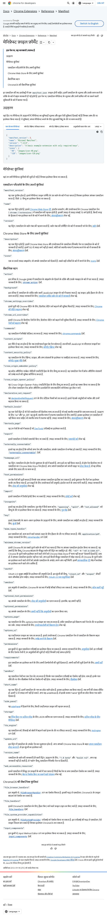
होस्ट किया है (85, 466)
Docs (6, 11)
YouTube (75, 885)
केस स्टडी (41, 885)
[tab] (12, 126)
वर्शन (94, 226)
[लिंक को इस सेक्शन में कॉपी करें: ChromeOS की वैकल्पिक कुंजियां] (40, 782)
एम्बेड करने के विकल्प (44, 638)
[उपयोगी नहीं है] (102, 36)
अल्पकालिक (82, 560)
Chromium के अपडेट (46, 881)
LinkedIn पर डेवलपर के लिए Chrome (85, 890)
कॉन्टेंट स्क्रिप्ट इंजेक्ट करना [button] (59, 126)
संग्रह (39, 890)
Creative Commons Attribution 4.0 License (63, 857)
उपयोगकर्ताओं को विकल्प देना (47, 625)
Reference (47, 11)
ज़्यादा (97, 126)
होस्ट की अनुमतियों (38, 601)
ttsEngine (96, 730)
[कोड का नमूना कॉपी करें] (102, 132)
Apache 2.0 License (11, 860)
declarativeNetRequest (22, 398)
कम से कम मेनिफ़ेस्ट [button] (13, 126)
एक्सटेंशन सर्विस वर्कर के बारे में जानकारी (54, 296)
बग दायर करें (7, 881)
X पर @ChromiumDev (81, 881)
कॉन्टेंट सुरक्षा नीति (15, 361)
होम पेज (5, 35)
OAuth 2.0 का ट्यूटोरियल (59, 577)
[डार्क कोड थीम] (97, 132)
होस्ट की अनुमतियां (20, 486)
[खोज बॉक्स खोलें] (68, 3)
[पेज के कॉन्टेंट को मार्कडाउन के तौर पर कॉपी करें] (49, 42)
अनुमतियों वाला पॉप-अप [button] (81, 126)
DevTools (38, 428)
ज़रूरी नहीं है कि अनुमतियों (41, 611)
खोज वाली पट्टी (98, 587)
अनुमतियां (85, 649)
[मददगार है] (98, 36)
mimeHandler (34, 537)
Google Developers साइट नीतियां (62, 860)
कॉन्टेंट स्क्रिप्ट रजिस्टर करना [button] (34, 126)
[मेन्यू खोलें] (4, 3)
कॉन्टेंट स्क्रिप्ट (49, 347)
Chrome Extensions (25, 11)
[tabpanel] (53, 146)
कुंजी (14, 523)
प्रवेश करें (100, 3)
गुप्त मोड (64, 510)
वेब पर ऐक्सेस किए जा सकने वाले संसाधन (38, 774)
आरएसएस (75, 894)
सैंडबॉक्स (73, 679)
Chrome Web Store (39, 209)
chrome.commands (72, 333)
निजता (10, 905)
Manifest (63, 11)
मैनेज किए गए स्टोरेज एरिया (21, 717)
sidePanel (15, 706)
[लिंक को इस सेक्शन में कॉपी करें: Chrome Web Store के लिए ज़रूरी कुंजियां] (50, 233)
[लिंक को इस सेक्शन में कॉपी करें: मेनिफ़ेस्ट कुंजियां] (26, 169)
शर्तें (4, 905)
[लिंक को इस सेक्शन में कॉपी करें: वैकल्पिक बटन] (20, 268)
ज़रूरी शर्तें (98, 662)
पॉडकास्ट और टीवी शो (45, 894)
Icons (93, 261)
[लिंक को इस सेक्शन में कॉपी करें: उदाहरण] (15, 108)
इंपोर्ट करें (69, 496)
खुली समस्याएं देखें (9, 885)
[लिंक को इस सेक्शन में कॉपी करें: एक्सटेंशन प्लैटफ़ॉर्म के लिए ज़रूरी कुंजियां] (46, 185)
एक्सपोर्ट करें (73, 439)
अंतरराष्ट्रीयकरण (57, 215)
